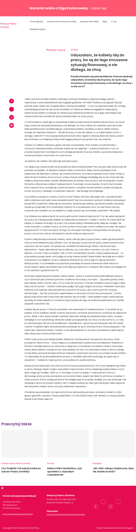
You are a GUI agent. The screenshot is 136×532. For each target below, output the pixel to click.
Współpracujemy (38, 29)
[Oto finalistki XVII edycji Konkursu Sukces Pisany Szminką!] (22, 444)
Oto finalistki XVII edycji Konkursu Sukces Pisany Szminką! (21, 470)
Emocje (74, 49)
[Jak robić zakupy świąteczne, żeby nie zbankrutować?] (114, 444)
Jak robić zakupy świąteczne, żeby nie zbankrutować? (113, 470)
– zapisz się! (68, 8)
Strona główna (36, 21)
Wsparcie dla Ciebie (89, 21)
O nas (114, 21)
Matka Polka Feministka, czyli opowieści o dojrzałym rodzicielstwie (64, 471)
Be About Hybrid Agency (122, 528)
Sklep (104, 21)
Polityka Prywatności (104, 495)
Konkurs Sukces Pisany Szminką (61, 21)
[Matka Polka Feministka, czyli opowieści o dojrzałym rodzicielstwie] (68, 444)
